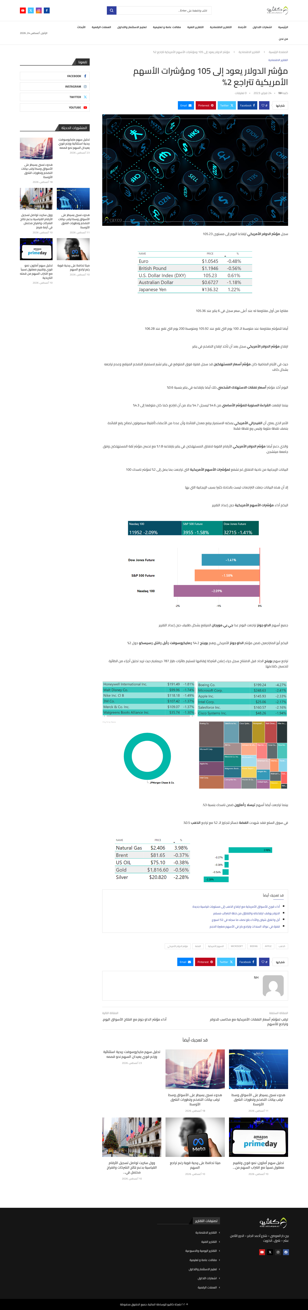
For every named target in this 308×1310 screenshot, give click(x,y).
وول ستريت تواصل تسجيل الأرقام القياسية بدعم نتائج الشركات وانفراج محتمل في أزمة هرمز (36, 221)
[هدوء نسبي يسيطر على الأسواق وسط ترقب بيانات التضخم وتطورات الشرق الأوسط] (195, 1069)
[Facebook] (47, 10)
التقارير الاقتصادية (221, 27)
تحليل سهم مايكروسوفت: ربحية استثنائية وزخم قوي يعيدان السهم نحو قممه (131, 1054)
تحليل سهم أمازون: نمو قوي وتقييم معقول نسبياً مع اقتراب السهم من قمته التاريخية (36, 272)
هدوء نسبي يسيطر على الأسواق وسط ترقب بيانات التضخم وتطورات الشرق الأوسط (195, 1099)
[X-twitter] (270, 1252)
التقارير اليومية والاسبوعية (201, 1251)
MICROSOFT (237, 946)
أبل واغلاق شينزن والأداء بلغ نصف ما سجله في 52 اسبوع (246, 919)
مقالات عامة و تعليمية (167, 27)
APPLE (268, 946)
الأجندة (242, 27)
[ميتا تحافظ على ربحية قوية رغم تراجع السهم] (195, 1137)
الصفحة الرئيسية (278, 52)
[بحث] (111, 10)
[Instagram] (39, 10)
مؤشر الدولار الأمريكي (177, 946)
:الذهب (282, 946)
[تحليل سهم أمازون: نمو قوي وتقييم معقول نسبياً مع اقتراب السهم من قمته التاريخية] (258, 1137)
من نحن (283, 38)
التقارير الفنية (195, 27)
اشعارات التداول (262, 27)
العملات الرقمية (101, 27)
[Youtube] (23, 10)
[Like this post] (262, 105)
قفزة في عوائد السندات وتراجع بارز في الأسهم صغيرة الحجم (245, 926)
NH (280, 93)
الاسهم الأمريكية (216, 946)
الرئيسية (283, 27)
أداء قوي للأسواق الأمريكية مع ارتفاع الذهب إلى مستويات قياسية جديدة (236, 906)
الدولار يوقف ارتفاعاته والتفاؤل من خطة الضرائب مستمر (246, 913)
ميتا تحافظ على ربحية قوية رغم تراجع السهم (195, 1165)
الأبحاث (81, 27)
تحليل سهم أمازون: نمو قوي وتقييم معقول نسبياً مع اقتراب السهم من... (258, 1165)
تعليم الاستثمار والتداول (132, 27)
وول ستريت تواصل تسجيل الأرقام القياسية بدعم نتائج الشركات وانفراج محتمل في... (132, 1167)
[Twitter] (31, 10)
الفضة (198, 946)
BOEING (254, 946)
